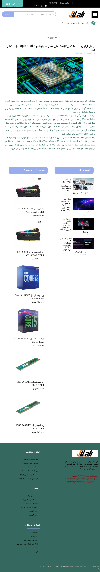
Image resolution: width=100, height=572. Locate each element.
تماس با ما (34, 536)
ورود (41, 6)
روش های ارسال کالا (31, 540)
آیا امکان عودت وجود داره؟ (28, 479)
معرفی (77, 53)
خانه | (54, 37)
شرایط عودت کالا (32, 552)
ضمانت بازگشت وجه (30, 500)
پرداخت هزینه (33, 467)
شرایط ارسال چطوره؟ (30, 463)
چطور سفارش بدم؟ (31, 459)
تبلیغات (35, 548)
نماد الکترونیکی (32, 496)
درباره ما (35, 532)
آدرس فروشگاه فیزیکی (29, 507)
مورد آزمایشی (33, 511)
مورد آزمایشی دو (32, 515)
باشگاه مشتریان (32, 503)
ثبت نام (36, 6)
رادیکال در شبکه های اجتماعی (27, 544)
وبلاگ (49, 37)
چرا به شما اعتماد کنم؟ (30, 471)
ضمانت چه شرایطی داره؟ (29, 475)
